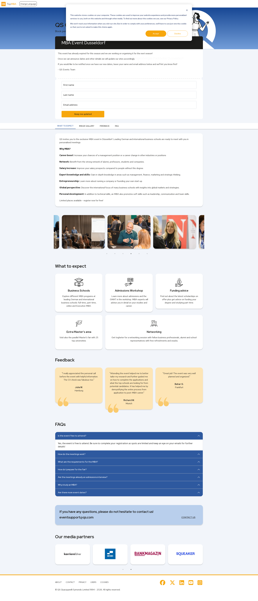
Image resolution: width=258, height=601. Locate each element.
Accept (156, 33)
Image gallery (86, 126)
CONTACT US (188, 517)
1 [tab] (106, 253)
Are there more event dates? (72, 492)
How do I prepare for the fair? (72, 469)
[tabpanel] (129, 232)
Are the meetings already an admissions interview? (83, 477)
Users (93, 582)
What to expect (65, 126)
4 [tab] (131, 253)
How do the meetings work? (71, 454)
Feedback (104, 126)
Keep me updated (83, 114)
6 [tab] (147, 253)
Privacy (82, 582)
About (58, 582)
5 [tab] (139, 253)
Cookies (104, 582)
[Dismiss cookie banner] (187, 10)
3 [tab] (123, 253)
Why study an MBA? (67, 484)
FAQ (117, 126)
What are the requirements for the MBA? (78, 461)
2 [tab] (115, 253)
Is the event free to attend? (72, 435)
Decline (177, 33)
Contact (70, 582)
